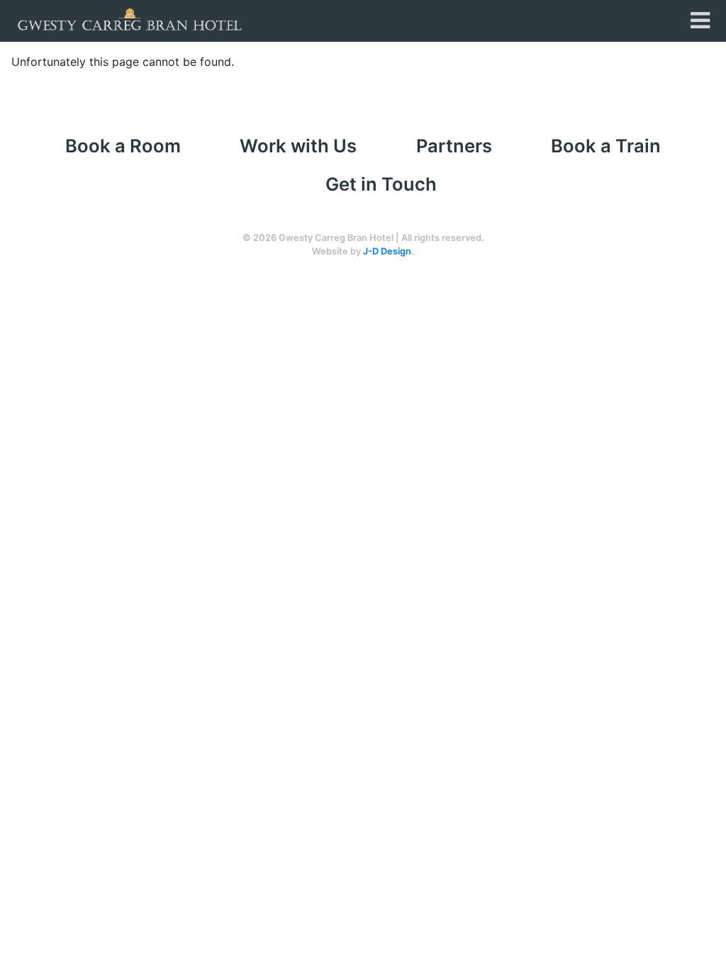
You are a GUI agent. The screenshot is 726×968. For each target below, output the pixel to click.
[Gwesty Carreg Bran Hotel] (129, 18)
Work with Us (298, 146)
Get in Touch (381, 184)
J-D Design (387, 251)
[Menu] (700, 21)
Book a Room (123, 146)
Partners (454, 146)
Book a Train (606, 146)
